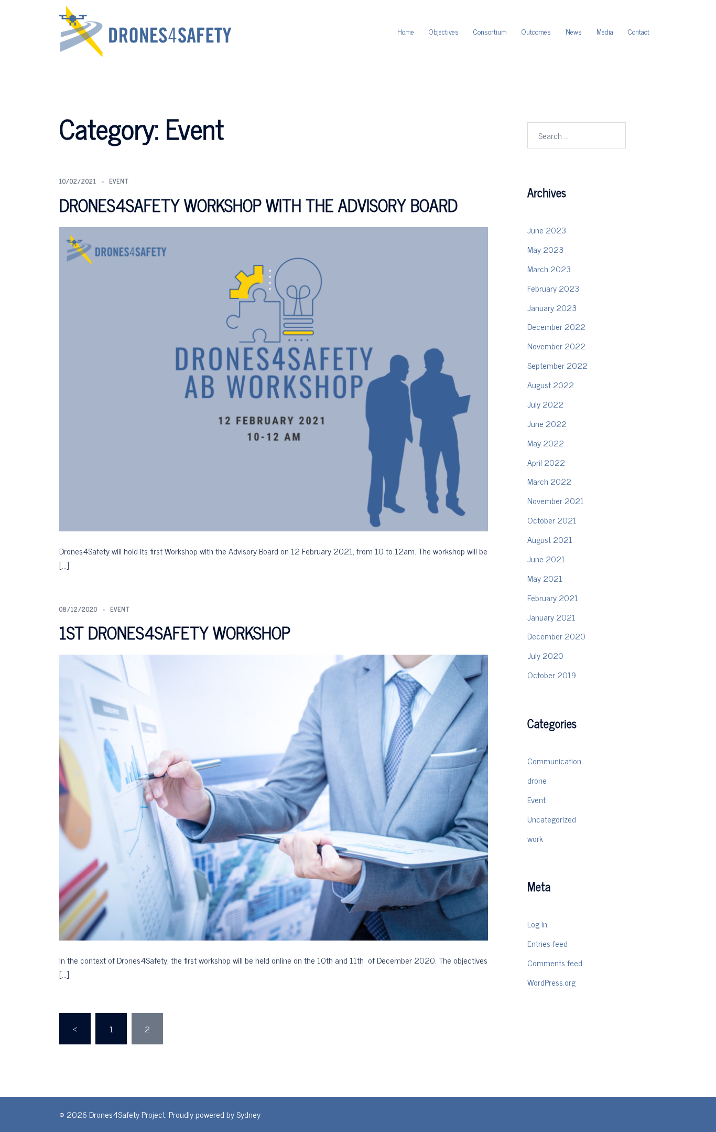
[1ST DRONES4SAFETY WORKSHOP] (273, 796)
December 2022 (556, 326)
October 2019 (551, 674)
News (574, 31)
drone (537, 780)
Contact (638, 31)
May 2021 (544, 578)
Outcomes (536, 31)
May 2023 (545, 249)
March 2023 (549, 268)
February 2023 (553, 288)
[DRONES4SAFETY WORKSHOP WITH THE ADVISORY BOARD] (273, 378)
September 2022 (557, 365)
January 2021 (551, 617)
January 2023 (552, 307)
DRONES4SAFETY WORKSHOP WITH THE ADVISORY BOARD (258, 204)
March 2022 (549, 481)
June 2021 (546, 558)
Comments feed (554, 962)
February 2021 (552, 597)
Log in (537, 924)
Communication (554, 760)
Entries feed (547, 943)
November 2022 (556, 346)
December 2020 (556, 636)
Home (405, 31)
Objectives (444, 31)
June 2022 (547, 423)
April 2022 (546, 462)
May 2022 (545, 443)
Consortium (490, 31)
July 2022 (545, 404)
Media (604, 31)
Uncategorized (551, 819)
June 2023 (546, 230)
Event (119, 181)
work (535, 838)
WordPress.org (551, 982)
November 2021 (555, 500)
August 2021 (549, 539)
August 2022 (550, 384)
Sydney (248, 1114)
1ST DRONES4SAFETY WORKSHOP (174, 632)
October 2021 (552, 520)
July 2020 (545, 655)
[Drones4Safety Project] (145, 30)
